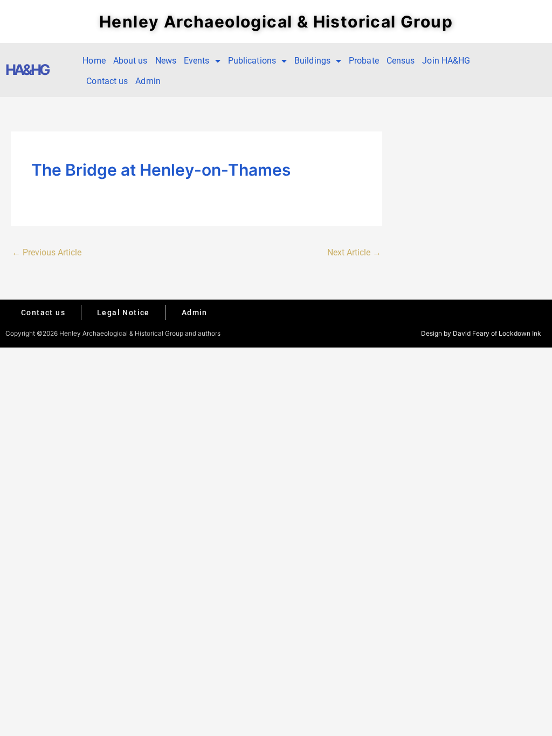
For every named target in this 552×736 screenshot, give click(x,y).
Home (93, 60)
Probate (364, 60)
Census (401, 60)
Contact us (107, 81)
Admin (148, 81)
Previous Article (46, 252)
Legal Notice (123, 312)
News (165, 60)
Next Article (354, 252)
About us (130, 60)
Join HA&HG (446, 60)
